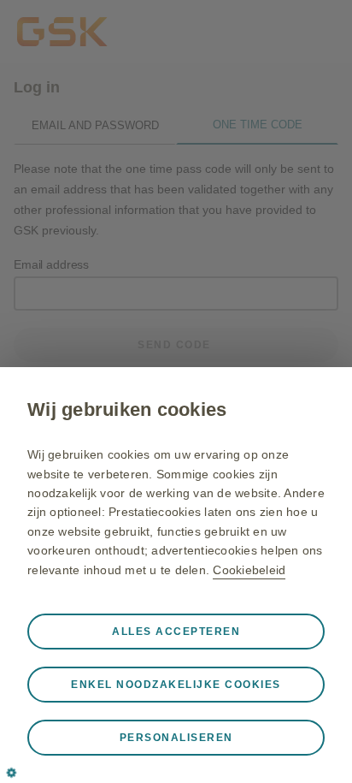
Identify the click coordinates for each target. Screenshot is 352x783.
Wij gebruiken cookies (126, 409)
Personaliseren (176, 738)
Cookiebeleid (249, 570)
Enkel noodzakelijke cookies (176, 685)
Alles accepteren (176, 632)
